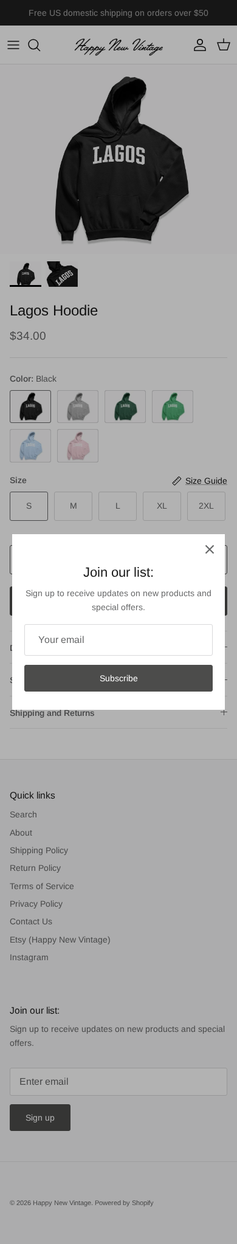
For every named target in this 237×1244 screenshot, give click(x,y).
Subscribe (119, 678)
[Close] (209, 549)
